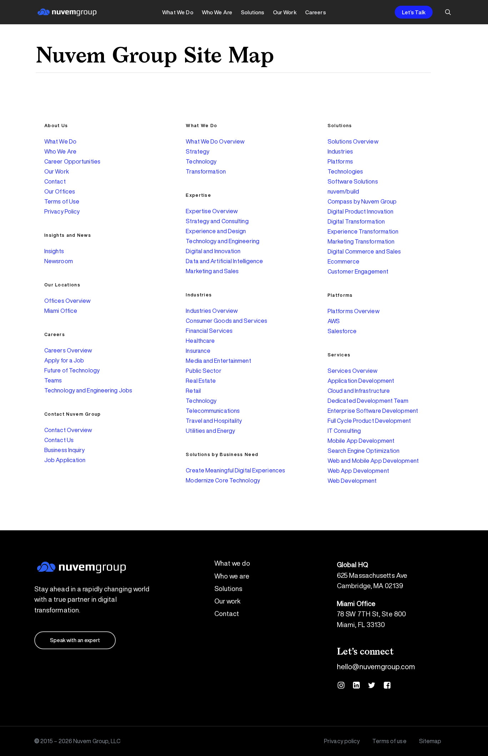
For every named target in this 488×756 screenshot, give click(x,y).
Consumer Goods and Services (226, 321)
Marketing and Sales (212, 271)
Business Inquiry (64, 450)
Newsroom (58, 261)
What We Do (60, 141)
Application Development (361, 381)
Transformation (205, 171)
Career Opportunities (72, 161)
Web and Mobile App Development (373, 461)
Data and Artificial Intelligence (224, 261)
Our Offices (59, 191)
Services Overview (353, 371)
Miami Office (60, 311)
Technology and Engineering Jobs (88, 390)
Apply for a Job (64, 360)
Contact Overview (68, 430)
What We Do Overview (215, 141)
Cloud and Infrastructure (359, 391)
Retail (193, 391)
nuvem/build (343, 191)
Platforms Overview (353, 311)
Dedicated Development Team (368, 401)
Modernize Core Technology (223, 480)
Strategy (197, 151)
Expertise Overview (212, 211)
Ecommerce (343, 261)
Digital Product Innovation (361, 211)
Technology (201, 161)
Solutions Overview (353, 141)
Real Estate (201, 381)
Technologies (345, 171)
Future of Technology (72, 370)
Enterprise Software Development (373, 411)
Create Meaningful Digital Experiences (235, 470)
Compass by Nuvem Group (362, 201)
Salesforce (342, 331)
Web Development (352, 481)
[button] (75, 640)
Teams (53, 380)
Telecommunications (213, 411)
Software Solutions (353, 181)
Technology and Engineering (222, 241)
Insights (54, 251)
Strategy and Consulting (217, 221)
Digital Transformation (356, 221)
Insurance (198, 351)
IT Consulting (344, 431)
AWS (334, 321)
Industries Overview (212, 311)
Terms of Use (61, 201)
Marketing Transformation (361, 241)
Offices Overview (67, 301)
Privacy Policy (62, 211)
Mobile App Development (361, 441)
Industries (340, 151)
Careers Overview (68, 350)
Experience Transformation (363, 231)
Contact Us (59, 440)
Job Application (65, 460)
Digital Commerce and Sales (364, 251)
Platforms (340, 161)
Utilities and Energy (210, 431)
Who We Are (60, 151)
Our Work (56, 171)
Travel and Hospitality (214, 421)
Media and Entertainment (218, 361)
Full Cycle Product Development (369, 421)
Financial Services (209, 331)
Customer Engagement (358, 271)
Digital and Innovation (213, 251)
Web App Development (358, 471)
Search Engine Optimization (364, 451)
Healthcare (200, 341)
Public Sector (203, 371)
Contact (55, 181)
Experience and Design (216, 231)
